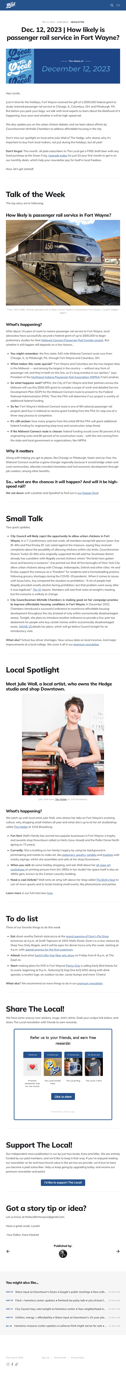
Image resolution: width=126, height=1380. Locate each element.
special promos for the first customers (49, 949)
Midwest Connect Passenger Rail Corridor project (72, 340)
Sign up (45, 1357)
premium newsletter (86, 644)
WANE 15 (25, 626)
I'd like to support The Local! (63, 1182)
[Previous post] (8, 1251)
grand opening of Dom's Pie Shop (87, 936)
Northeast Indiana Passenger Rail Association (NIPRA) (65, 377)
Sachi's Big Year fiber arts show (54, 955)
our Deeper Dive (87, 493)
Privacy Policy (77, 1357)
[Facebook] (8, 1364)
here (50, 893)
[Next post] (118, 1251)
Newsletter (77, 22)
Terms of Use (60, 1357)
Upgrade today (57, 155)
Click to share (63, 1096)
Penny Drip (73, 965)
